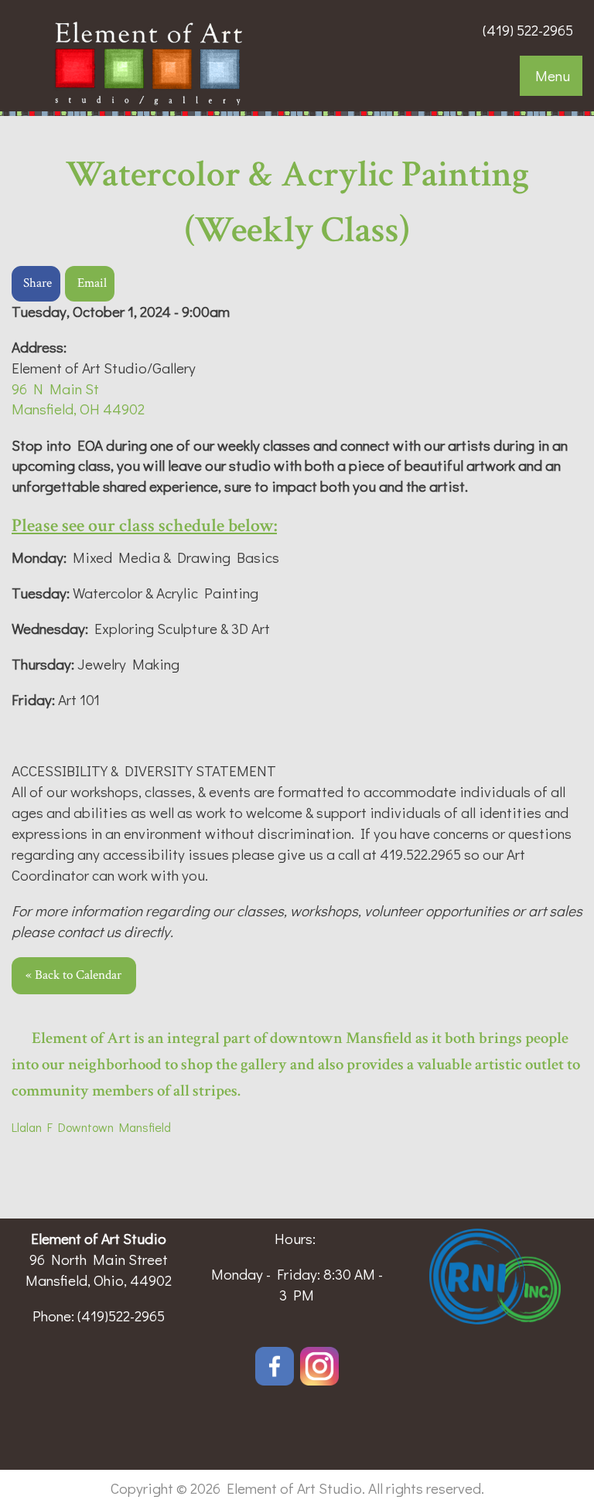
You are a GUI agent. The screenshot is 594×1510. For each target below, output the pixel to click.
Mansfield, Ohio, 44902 (99, 1280)
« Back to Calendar (73, 974)
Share (37, 282)
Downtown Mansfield (112, 1127)
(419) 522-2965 (528, 29)
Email (92, 282)
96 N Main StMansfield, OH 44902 (78, 399)
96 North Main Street (98, 1259)
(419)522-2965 (121, 1315)
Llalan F (32, 1127)
